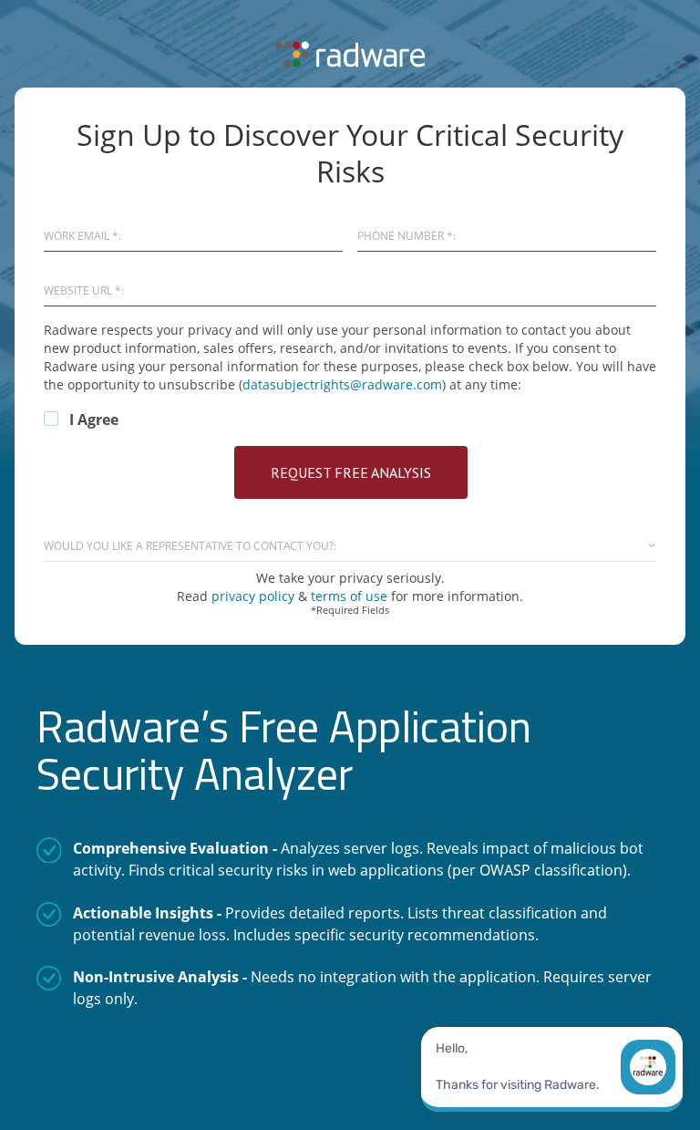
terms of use (349, 596)
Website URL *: (84, 291)
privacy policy (254, 596)
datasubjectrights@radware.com (342, 384)
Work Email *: (82, 236)
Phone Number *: (406, 236)
